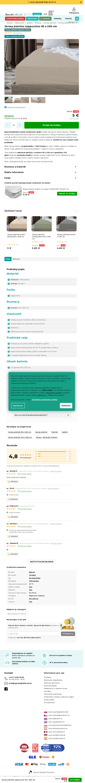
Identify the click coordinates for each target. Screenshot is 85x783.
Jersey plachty (41, 432)
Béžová (32, 572)
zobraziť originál (55, 471)
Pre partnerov (49, 703)
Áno (30, 587)
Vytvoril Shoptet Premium (43, 772)
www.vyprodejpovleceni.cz (59, 715)
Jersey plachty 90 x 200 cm (19, 432)
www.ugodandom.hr (56, 722)
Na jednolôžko (34, 578)
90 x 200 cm (33, 599)
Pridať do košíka (52, 125)
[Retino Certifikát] (53, 748)
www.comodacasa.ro (56, 732)
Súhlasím (66, 406)
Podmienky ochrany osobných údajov (59, 697)
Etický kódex (49, 700)
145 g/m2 (32, 575)
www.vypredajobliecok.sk (58, 712)
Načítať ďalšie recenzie (41, 562)
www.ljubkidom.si (55, 719)
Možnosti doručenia (16, 107)
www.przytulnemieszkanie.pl (59, 725)
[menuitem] (15, 18)
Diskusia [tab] (16, 259)
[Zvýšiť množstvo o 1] (20, 125)
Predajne (47, 677)
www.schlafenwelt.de (56, 735)
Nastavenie (18, 406)
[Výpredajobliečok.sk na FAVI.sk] (24, 748)
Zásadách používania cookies (44, 400)
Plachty (54, 432)
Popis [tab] (8, 259)
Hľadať (37, 15)
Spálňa (65, 432)
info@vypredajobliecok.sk (20, 683)
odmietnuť (41, 395)
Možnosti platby (50, 686)
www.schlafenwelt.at (56, 738)
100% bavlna (34, 581)
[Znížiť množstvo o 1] (7, 125)
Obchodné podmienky (53, 694)
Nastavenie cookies (54, 393)
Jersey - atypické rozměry (46, 437)
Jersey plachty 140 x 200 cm (20, 437)
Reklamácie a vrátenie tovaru (55, 688)
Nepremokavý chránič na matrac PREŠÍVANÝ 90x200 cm (46, 189)
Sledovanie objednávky (53, 680)
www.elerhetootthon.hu (58, 729)
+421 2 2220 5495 (16, 677)
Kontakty (47, 691)
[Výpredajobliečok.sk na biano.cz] (35, 748)
